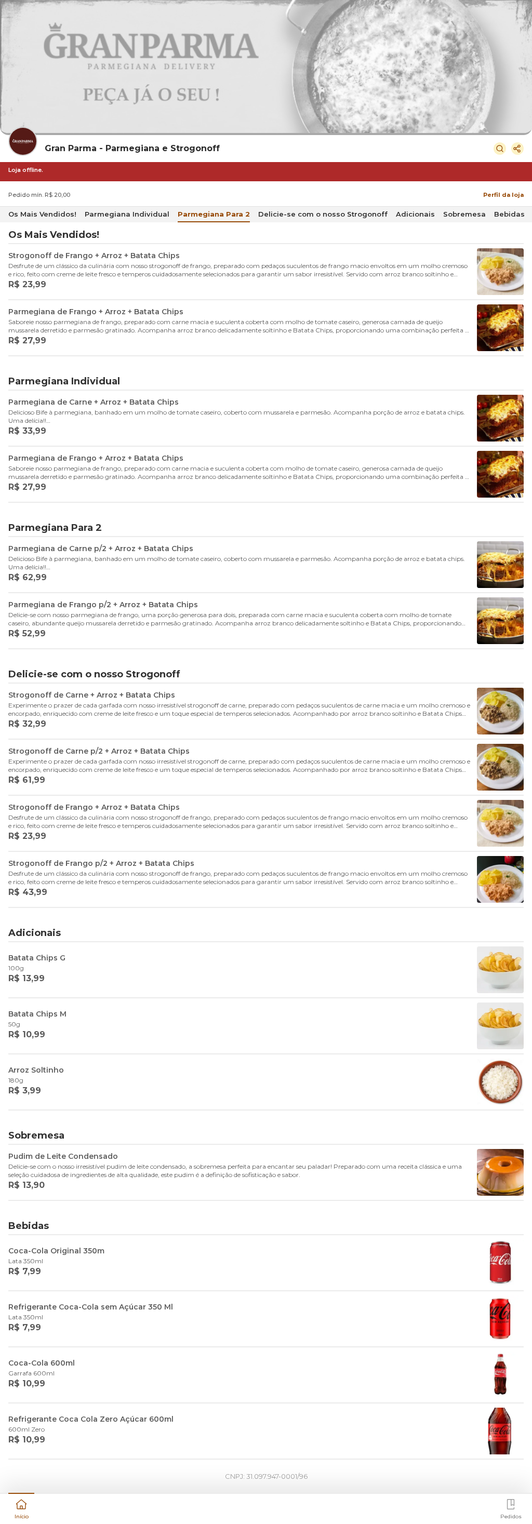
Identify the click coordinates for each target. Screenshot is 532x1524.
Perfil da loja (503, 194)
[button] (21, 1508)
